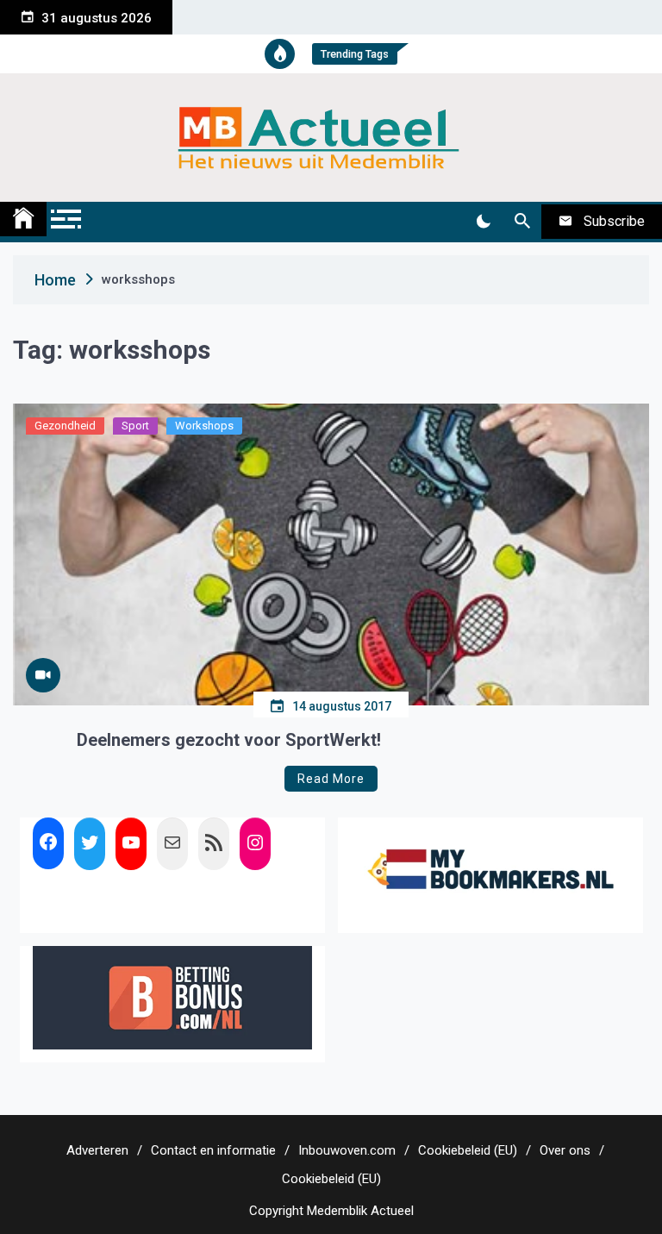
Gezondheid (65, 425)
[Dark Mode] (483, 221)
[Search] (522, 221)
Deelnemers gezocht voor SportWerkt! (229, 740)
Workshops (204, 425)
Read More (331, 779)
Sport (135, 425)
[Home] (23, 219)
